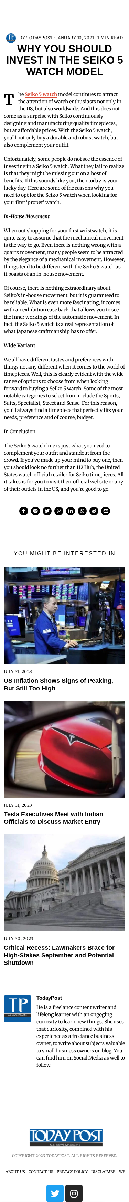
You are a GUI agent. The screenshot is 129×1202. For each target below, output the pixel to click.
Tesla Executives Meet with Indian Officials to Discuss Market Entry (53, 818)
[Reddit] (93, 511)
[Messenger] (35, 511)
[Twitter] (47, 511)
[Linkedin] (70, 511)
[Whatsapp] (82, 511)
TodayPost (39, 37)
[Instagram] (74, 1193)
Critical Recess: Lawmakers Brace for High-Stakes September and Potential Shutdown (59, 955)
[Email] (105, 511)
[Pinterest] (58, 511)
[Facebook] (23, 511)
